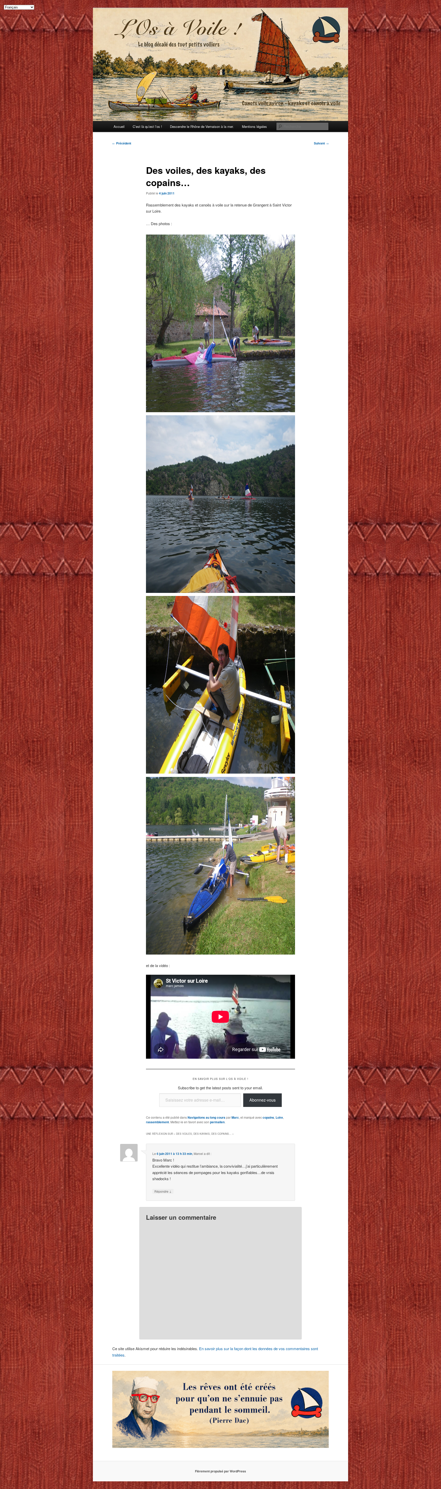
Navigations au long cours (206, 1117)
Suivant (321, 143)
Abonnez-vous (262, 1100)
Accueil (119, 126)
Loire (279, 1117)
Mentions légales (254, 126)
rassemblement (157, 1122)
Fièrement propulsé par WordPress (220, 1471)
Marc (235, 1117)
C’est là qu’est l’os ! (147, 126)
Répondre (163, 1191)
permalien (217, 1122)
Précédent (121, 143)
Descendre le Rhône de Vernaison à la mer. (202, 126)
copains (268, 1117)
